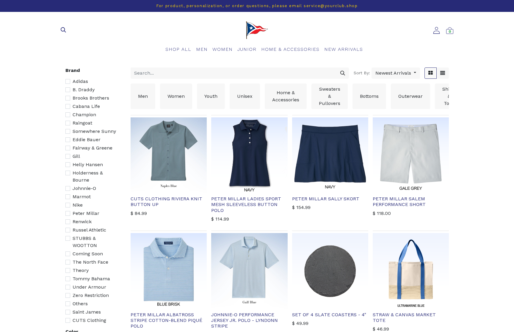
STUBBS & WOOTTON (85, 241)
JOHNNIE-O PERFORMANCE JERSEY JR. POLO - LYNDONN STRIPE (244, 320)
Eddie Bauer (87, 139)
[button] (396, 73)
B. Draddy (84, 89)
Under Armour (89, 287)
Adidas (80, 81)
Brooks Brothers (91, 98)
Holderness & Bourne (88, 176)
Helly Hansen (88, 164)
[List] (442, 73)
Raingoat (82, 123)
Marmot (82, 196)
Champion (84, 114)
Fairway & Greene (92, 148)
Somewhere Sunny (94, 131)
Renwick (82, 221)
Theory (81, 270)
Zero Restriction (91, 295)
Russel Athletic (89, 230)
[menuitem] (178, 49)
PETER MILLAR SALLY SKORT (325, 199)
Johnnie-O (84, 188)
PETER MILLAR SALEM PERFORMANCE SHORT (399, 201)
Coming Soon (88, 254)
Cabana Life (86, 106)
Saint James (87, 312)
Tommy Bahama (91, 278)
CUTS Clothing (89, 320)
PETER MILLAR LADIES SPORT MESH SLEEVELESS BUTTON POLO (246, 204)
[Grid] (430, 73)
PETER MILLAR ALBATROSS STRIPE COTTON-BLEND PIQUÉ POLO (166, 320)
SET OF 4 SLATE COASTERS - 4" (329, 314)
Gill (76, 156)
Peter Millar (86, 213)
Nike (78, 205)
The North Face (90, 262)
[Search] (342, 73)
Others (80, 303)
